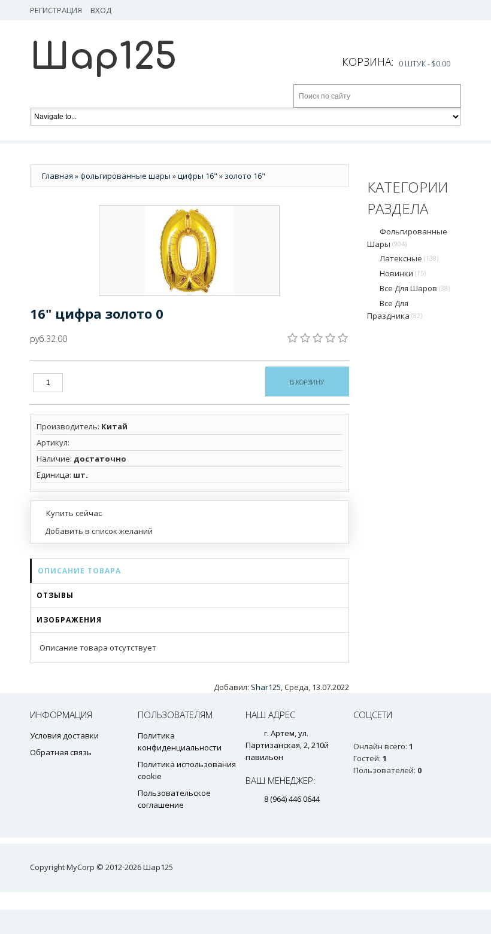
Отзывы (55, 595)
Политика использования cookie (187, 770)
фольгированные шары (407, 237)
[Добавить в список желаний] (95, 531)
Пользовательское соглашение (174, 799)
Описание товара (79, 571)
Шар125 (103, 57)
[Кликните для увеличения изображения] (189, 250)
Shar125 (266, 687)
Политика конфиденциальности (180, 741)
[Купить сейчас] (69, 512)
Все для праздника (394, 309)
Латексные (409, 258)
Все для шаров (415, 288)
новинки (403, 273)
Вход (100, 10)
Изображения (69, 620)
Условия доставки (64, 735)
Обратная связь (61, 752)
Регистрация (56, 10)
